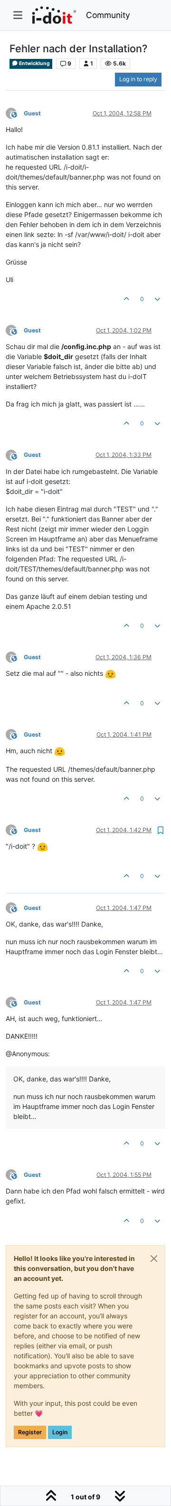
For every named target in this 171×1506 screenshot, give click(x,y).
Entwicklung (34, 63)
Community (108, 15)
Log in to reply (138, 79)
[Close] (154, 1258)
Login (59, 1432)
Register (30, 1432)
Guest (32, 113)
